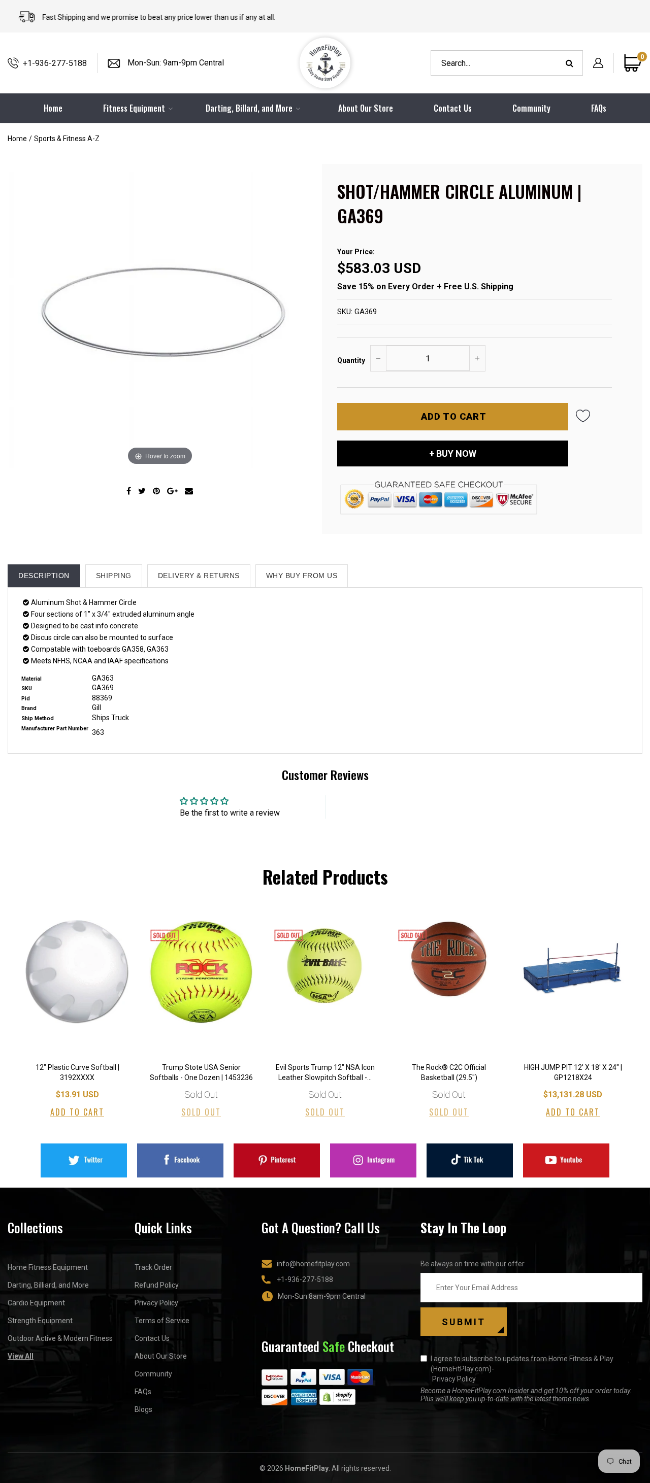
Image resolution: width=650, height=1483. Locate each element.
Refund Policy (157, 1285)
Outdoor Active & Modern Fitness (60, 1338)
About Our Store (365, 108)
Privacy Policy (156, 1303)
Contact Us (453, 108)
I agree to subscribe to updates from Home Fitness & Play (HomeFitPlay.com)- (522, 1369)
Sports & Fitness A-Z (67, 138)
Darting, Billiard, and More (48, 1285)
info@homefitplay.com (313, 1264)
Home (17, 138)
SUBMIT (463, 1322)
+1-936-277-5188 (55, 63)
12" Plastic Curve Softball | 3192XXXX (77, 1072)
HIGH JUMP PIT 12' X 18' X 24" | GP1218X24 (573, 1072)
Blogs (143, 1409)
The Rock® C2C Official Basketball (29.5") (449, 1072)
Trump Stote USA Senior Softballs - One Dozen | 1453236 (201, 1072)
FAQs (598, 108)
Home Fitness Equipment (48, 1267)
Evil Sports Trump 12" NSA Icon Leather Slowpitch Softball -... (325, 1072)
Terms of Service (162, 1321)
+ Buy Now (452, 453)
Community (531, 108)
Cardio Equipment (36, 1303)
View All (21, 1356)
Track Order (153, 1267)
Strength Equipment (40, 1321)
